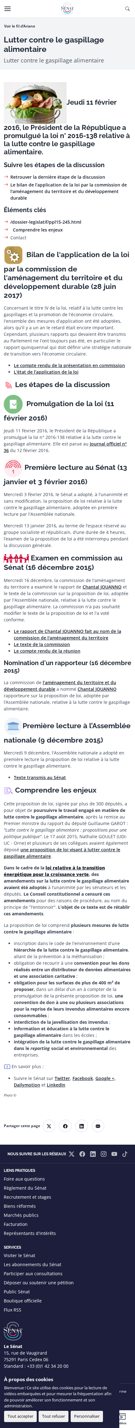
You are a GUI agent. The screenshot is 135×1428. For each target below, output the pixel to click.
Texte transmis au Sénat (40, 777)
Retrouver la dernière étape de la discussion (57, 177)
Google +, (105, 1078)
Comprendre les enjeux (36, 230)
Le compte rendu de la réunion (47, 651)
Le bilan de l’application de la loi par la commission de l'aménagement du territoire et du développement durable (68, 191)
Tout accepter (20, 1416)
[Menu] (7, 8)
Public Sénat (17, 1292)
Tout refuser (53, 1416)
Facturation (16, 1224)
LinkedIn (56, 1085)
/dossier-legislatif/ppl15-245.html (45, 222)
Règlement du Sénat (25, 1188)
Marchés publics (21, 1215)
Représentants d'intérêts (30, 1233)
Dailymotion (27, 1085)
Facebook (83, 1078)
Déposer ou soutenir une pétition (39, 1283)
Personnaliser (87, 1416)
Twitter (62, 1078)
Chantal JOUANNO (102, 587)
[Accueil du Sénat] (67, 8)
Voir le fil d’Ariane (19, 26)
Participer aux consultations (33, 1273)
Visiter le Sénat (19, 1255)
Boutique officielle (23, 1301)
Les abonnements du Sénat (32, 1264)
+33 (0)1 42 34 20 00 (47, 1366)
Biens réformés (20, 1206)
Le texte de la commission (42, 644)
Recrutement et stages (27, 1197)
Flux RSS (12, 1310)
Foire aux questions (24, 1179)
